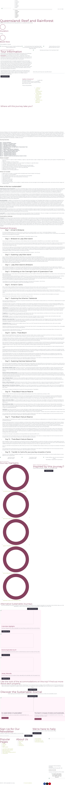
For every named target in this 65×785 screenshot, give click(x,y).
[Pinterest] (49, 783)
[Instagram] (47, 783)
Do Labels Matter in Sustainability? (12, 713)
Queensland (3, 55)
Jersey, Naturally (7, 673)
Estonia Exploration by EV (9, 650)
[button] (32, 9)
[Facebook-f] (44, 783)
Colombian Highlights (8, 626)
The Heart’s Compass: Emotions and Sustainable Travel (49, 713)
